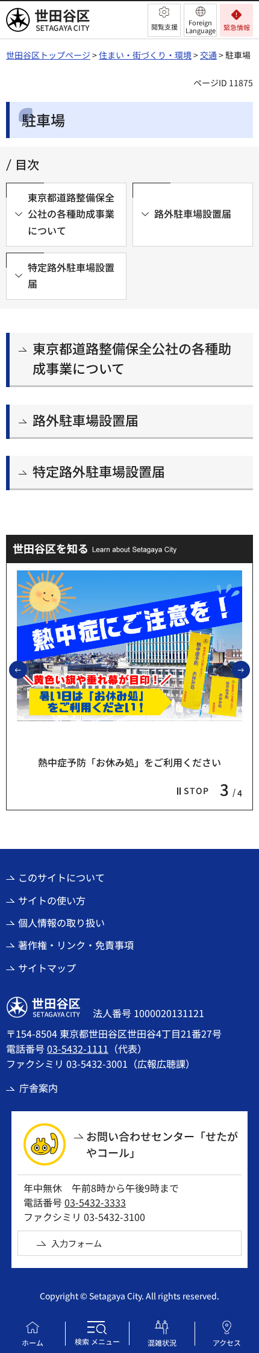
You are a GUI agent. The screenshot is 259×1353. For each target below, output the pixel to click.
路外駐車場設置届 (86, 419)
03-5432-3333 (95, 1202)
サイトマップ (47, 967)
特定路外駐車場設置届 (99, 471)
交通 (208, 55)
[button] (164, 20)
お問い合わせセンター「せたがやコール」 (162, 1144)
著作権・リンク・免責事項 (76, 944)
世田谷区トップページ (48, 55)
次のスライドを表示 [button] (249, 669)
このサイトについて (61, 877)
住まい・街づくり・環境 (145, 55)
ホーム (32, 1342)
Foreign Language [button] (201, 26)
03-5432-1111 (77, 1048)
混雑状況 (162, 1342)
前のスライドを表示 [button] (26, 669)
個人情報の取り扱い (61, 922)
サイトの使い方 (52, 900)
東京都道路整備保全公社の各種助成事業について (132, 357)
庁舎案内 (38, 1087)
